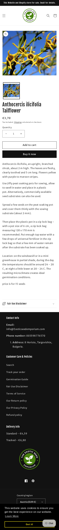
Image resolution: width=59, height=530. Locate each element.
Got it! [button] (29, 524)
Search (10, 365)
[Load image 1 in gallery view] (11, 90)
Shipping (18, 122)
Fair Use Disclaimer (17, 386)
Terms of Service (15, 393)
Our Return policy (16, 400)
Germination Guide (17, 379)
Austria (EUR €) (28, 502)
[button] (3, 15)
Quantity (7, 127)
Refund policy (14, 415)
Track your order (15, 372)
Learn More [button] (12, 516)
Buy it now (29, 154)
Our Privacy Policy (16, 407)
